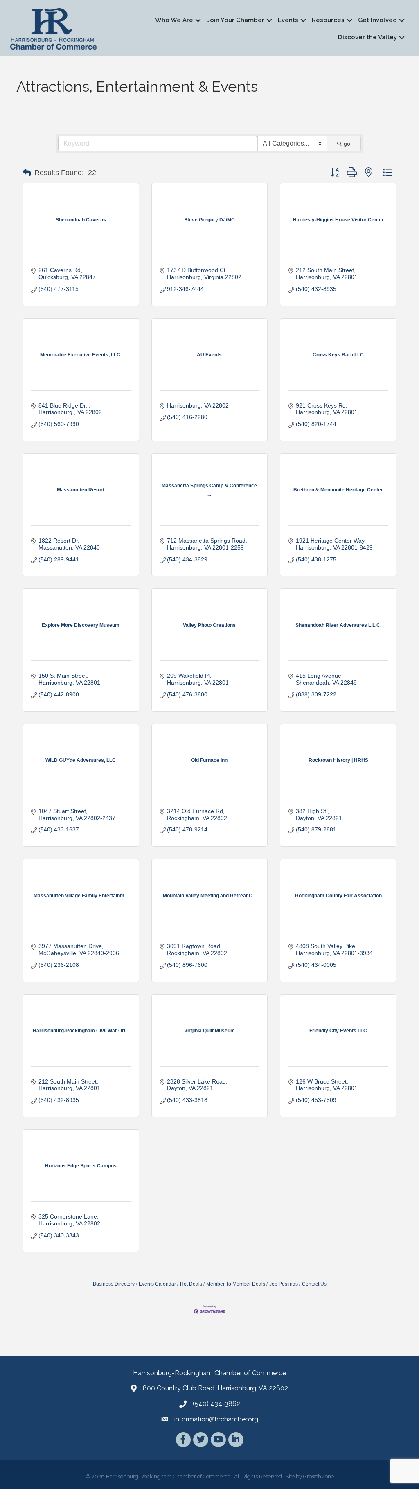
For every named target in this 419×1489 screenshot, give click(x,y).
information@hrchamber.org (216, 1419)
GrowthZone (318, 1476)
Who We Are (174, 20)
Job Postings (283, 1284)
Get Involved (377, 20)
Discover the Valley (367, 37)
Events (288, 20)
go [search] (347, 143)
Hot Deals (191, 1284)
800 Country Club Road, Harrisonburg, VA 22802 (215, 1388)
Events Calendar (157, 1284)
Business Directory (114, 1284)
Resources (328, 20)
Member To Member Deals (235, 1284)
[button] (27, 172)
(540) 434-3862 (216, 1404)
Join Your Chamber (235, 20)
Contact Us (314, 1284)
